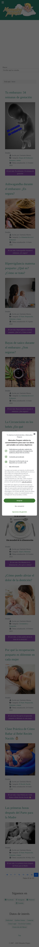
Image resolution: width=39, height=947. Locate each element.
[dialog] (19, 473)
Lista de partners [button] (27, 482)
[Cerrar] (34, 434)
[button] (20, 466)
